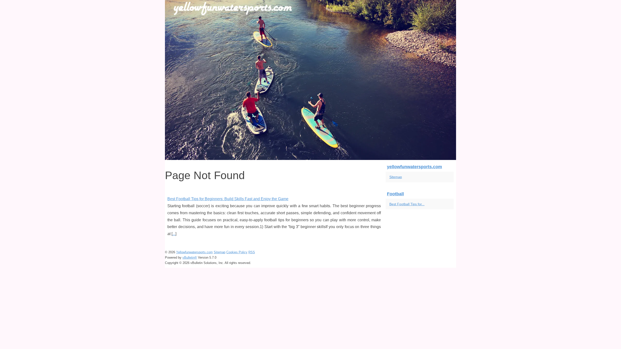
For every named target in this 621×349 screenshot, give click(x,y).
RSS (251, 252)
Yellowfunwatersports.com (194, 252)
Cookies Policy (236, 252)
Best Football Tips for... (407, 204)
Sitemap (395, 177)
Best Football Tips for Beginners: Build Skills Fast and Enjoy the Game (227, 199)
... (173, 234)
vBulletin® (189, 257)
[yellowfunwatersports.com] (310, 80)
